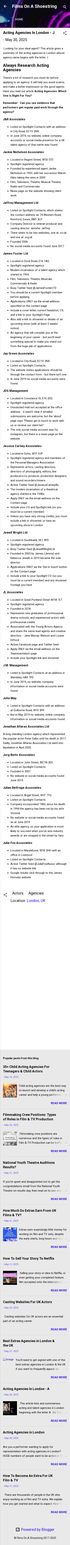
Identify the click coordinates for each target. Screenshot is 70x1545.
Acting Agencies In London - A (26, 1389)
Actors (17, 893)
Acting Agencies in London (23, 1432)
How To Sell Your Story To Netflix (28, 1258)
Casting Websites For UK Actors (27, 1302)
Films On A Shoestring (34, 6)
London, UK (36, 900)
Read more (59, 1103)
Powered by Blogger (37, 1529)
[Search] (65, 7)
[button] (65, 33)
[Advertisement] (35, 1017)
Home (19, 19)
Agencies (36, 893)
